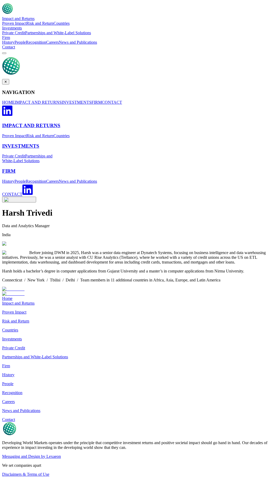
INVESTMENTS (76, 102)
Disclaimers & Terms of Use (25, 474)
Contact (8, 47)
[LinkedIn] (7, 115)
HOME (8, 102)
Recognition (36, 42)
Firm (6, 37)
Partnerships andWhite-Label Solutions (27, 158)
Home (7, 298)
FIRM (96, 102)
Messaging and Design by (31, 456)
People (20, 42)
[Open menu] (4, 53)
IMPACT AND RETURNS (38, 102)
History (8, 42)
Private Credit (13, 33)
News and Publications (78, 42)
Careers (52, 42)
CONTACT (112, 102)
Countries (62, 23)
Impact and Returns (18, 18)
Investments (12, 28)
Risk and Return (40, 23)
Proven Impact (14, 23)
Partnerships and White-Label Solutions (58, 33)
